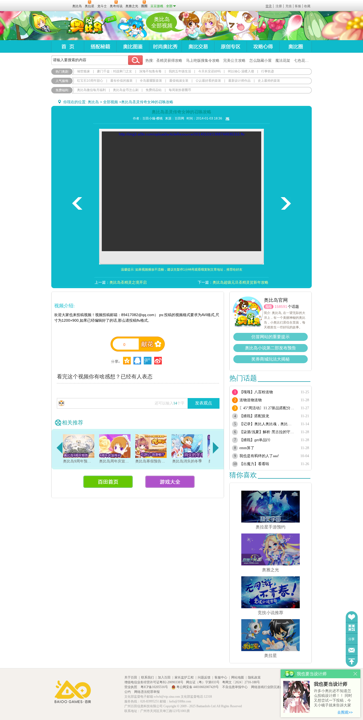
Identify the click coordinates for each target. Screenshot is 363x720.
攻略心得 (263, 46)
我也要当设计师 (330, 684)
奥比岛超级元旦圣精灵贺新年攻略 (240, 282)
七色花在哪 (303, 60)
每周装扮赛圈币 (180, 90)
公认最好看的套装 (208, 80)
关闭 (355, 674)
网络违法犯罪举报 (147, 692)
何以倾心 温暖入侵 (241, 71)
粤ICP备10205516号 (155, 687)
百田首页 (108, 482)
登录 (268, 6)
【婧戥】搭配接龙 (254, 416)
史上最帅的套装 (269, 80)
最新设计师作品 (239, 80)
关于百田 (130, 677)
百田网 (60, 5)
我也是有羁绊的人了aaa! (259, 456)
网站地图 (237, 677)
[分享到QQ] (127, 361)
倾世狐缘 (83, 71)
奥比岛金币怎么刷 (125, 90)
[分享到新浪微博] (158, 361)
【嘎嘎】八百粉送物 (256, 392)
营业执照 (131, 687)
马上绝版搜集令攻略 (203, 60)
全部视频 (110, 102)
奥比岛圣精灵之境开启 (128, 282)
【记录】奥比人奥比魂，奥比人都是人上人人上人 (267, 424)
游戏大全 (170, 482)
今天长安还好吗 (209, 71)
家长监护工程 (184, 677)
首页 (67, 46)
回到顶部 (352, 661)
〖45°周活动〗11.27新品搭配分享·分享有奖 (267, 408)
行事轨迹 (267, 71)
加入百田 (164, 677)
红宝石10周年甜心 (90, 80)
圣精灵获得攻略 (169, 60)
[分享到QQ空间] (137, 361)
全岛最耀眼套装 (151, 80)
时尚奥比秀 (165, 46)
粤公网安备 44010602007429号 (198, 687)
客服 (298, 6)
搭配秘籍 (100, 46)
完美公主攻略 (234, 60)
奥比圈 (295, 46)
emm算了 (246, 448)
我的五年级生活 (180, 71)
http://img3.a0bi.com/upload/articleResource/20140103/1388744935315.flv (181, 134)
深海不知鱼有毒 (150, 71)
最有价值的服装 (121, 80)
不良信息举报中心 (235, 687)
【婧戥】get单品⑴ (254, 440)
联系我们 (147, 677)
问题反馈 (352, 650)
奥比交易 (198, 46)
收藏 (307, 6)
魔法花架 (282, 60)
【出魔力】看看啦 (254, 464)
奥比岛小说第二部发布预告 (270, 348)
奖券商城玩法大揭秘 (270, 359)
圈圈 (268, 306)
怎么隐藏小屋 (260, 60)
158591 (281, 306)
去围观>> (345, 712)
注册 (279, 6)
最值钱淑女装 (178, 80)
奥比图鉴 (132, 46)
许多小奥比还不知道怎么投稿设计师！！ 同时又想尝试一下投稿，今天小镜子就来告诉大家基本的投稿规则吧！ (333, 698)
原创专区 (230, 46)
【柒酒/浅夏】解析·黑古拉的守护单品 (267, 432)
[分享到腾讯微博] (147, 361)
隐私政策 (254, 677)
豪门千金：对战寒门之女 (114, 71)
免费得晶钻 (154, 90)
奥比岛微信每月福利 (91, 90)
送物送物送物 (250, 400)
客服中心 (220, 677)
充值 (288, 6)
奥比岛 (84, 26)
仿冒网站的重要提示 (270, 336)
